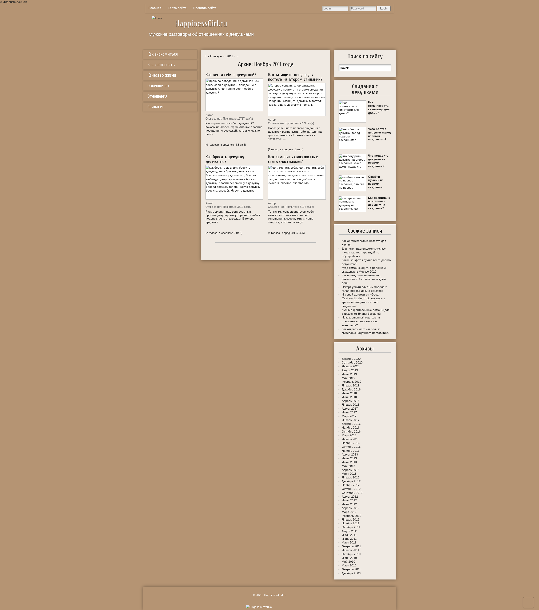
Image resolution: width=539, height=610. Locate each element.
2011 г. (231, 56)
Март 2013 (349, 473)
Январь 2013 (350, 477)
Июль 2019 (349, 374)
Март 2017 (349, 416)
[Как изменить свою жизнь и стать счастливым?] (297, 182)
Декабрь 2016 (351, 423)
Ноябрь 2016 (351, 427)
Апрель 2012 (350, 508)
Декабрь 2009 (351, 573)
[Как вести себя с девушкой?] (234, 95)
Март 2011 (349, 542)
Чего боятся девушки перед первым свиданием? (379, 134)
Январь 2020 (350, 366)
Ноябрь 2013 (351, 450)
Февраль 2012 (351, 515)
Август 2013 (350, 454)
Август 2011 (350, 531)
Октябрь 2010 (351, 554)
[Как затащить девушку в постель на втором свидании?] (297, 99)
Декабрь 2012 (351, 481)
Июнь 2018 (349, 397)
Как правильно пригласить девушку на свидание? (379, 203)
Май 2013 (348, 465)
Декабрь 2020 (351, 358)
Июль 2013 (349, 458)
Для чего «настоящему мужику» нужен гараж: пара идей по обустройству (364, 252)
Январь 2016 (350, 439)
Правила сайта (204, 8)
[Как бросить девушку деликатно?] (234, 182)
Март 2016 (349, 435)
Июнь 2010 (349, 557)
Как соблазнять (161, 64)
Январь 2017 (350, 420)
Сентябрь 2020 (352, 362)
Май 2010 (348, 561)
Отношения (157, 96)
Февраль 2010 (351, 569)
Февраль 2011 (351, 546)
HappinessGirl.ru (201, 23)
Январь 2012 (350, 519)
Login (384, 8)
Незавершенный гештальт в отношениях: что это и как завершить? (361, 321)
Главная (154, 8)
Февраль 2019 (351, 381)
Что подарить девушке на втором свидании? (378, 161)
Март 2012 (349, 512)
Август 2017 (350, 408)
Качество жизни (161, 75)
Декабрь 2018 (351, 389)
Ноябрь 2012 (351, 485)
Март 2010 (349, 565)
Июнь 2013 (349, 462)
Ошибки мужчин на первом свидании (375, 182)
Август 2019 (350, 370)
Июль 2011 (349, 535)
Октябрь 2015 (351, 446)
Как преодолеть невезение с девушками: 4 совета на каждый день (364, 279)
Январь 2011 (350, 550)
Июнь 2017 (349, 412)
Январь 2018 (350, 404)
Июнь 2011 (349, 538)
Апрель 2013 (350, 469)
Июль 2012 (349, 500)
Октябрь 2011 (351, 527)
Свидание (155, 106)
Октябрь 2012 (351, 488)
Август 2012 (350, 496)
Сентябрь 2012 (352, 492)
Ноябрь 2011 (350, 523)
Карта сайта (177, 8)
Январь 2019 (350, 385)
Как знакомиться (162, 54)
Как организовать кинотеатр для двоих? (379, 107)
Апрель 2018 (350, 400)
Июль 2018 (349, 393)
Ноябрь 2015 (351, 443)
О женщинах (158, 85)
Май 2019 (348, 378)
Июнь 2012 (349, 504)
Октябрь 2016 (351, 431)
